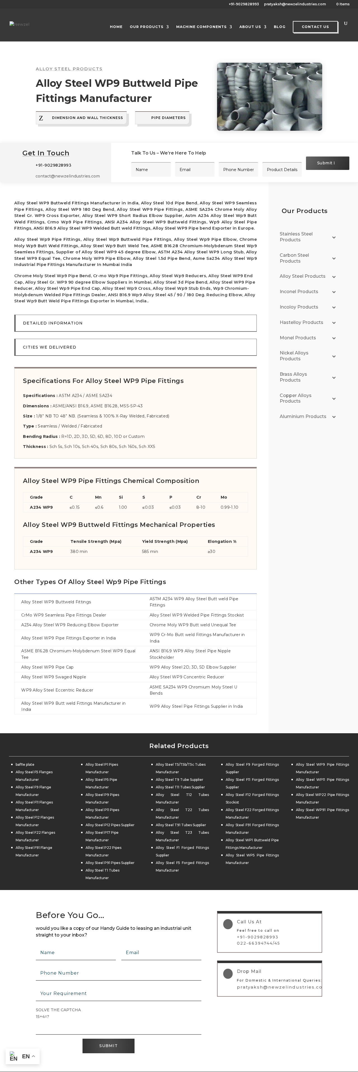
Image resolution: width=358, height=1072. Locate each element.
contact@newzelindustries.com (68, 176)
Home (116, 27)
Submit (325, 162)
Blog (280, 27)
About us (250, 27)
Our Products (146, 27)
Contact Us (315, 27)
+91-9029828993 (244, 4)
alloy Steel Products (69, 68)
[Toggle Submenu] (334, 237)
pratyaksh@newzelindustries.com (295, 4)
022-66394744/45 (258, 943)
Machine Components (201, 27)
